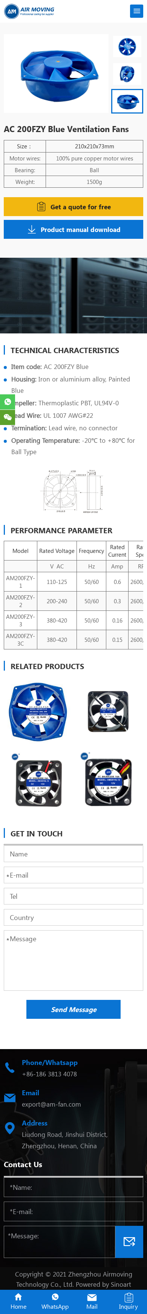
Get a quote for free (81, 206)
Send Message (73, 1009)
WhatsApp (55, 1306)
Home (18, 1306)
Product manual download (81, 229)
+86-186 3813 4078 (49, 1074)
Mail (92, 1306)
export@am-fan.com (51, 1104)
